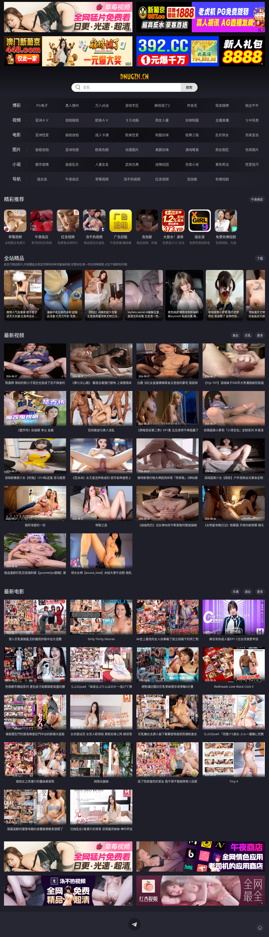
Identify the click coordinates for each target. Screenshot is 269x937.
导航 (16, 179)
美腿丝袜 (162, 149)
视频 (16, 120)
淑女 (248, 592)
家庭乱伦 (72, 164)
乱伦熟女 (222, 135)
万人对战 (102, 105)
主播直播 (222, 120)
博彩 (16, 105)
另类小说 (192, 164)
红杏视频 (162, 179)
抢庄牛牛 (252, 105)
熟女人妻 (162, 120)
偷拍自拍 (72, 135)
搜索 (189, 87)
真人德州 (72, 105)
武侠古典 (132, 164)
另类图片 (252, 149)
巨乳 (248, 335)
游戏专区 (132, 105)
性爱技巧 (252, 164)
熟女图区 (222, 149)
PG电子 (42, 105)
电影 (16, 135)
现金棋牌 (222, 105)
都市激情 (42, 164)
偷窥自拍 (42, 149)
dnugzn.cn (134, 76)
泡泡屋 (192, 179)
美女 (236, 335)
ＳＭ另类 (252, 120)
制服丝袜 (162, 135)
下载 (260, 258)
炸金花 (192, 105)
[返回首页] (260, 928)
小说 (16, 164)
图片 (16, 149)
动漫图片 (132, 149)
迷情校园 (162, 164)
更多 (260, 335)
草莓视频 (102, 179)
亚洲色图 (72, 149)
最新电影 (14, 591)
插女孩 (42, 179)
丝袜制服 (192, 120)
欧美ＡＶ (102, 120)
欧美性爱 (132, 135)
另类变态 (252, 135)
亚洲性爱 (42, 135)
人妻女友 (102, 164)
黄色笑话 (222, 164)
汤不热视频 (132, 179)
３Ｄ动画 (132, 120)
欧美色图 (102, 149)
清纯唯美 (192, 149)
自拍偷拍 (72, 120)
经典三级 (192, 135)
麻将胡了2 (162, 105)
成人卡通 (102, 135)
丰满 (236, 592)
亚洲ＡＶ (42, 120)
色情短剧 (222, 179)
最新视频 (14, 335)
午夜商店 (72, 179)
